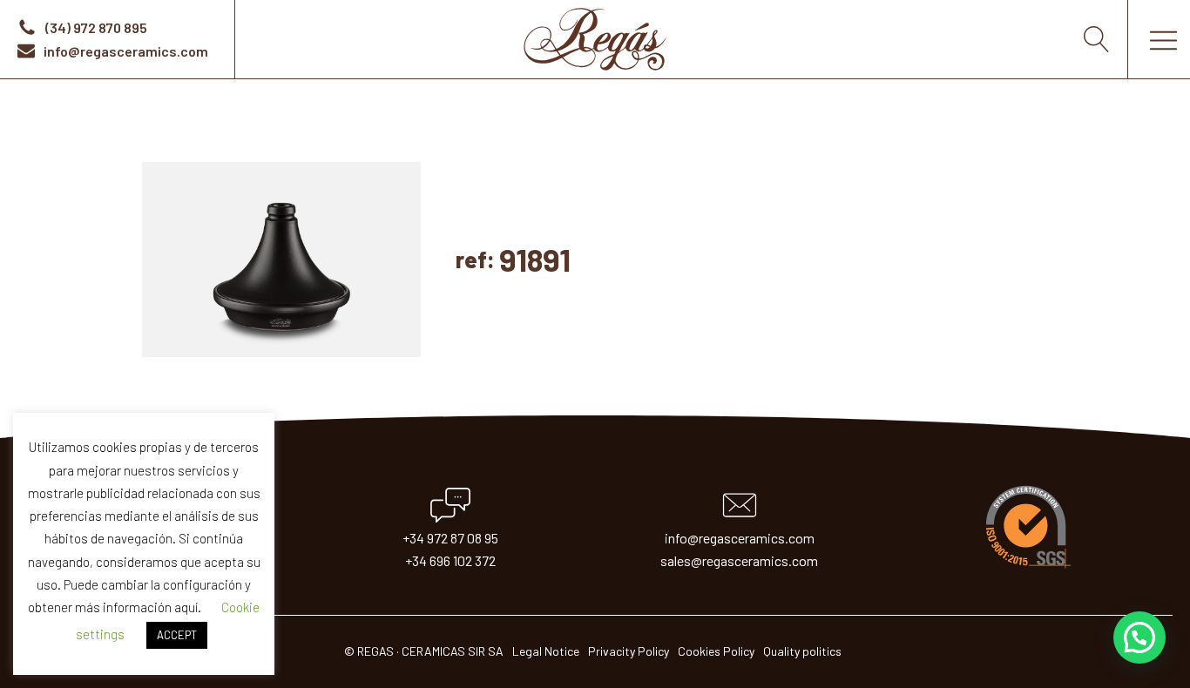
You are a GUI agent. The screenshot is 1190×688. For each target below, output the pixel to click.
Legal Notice (545, 651)
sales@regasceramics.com (739, 560)
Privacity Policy (628, 651)
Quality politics (802, 651)
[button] (1139, 637)
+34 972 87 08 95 (450, 537)
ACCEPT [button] (177, 635)
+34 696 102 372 (450, 560)
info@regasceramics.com (740, 537)
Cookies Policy (716, 651)
